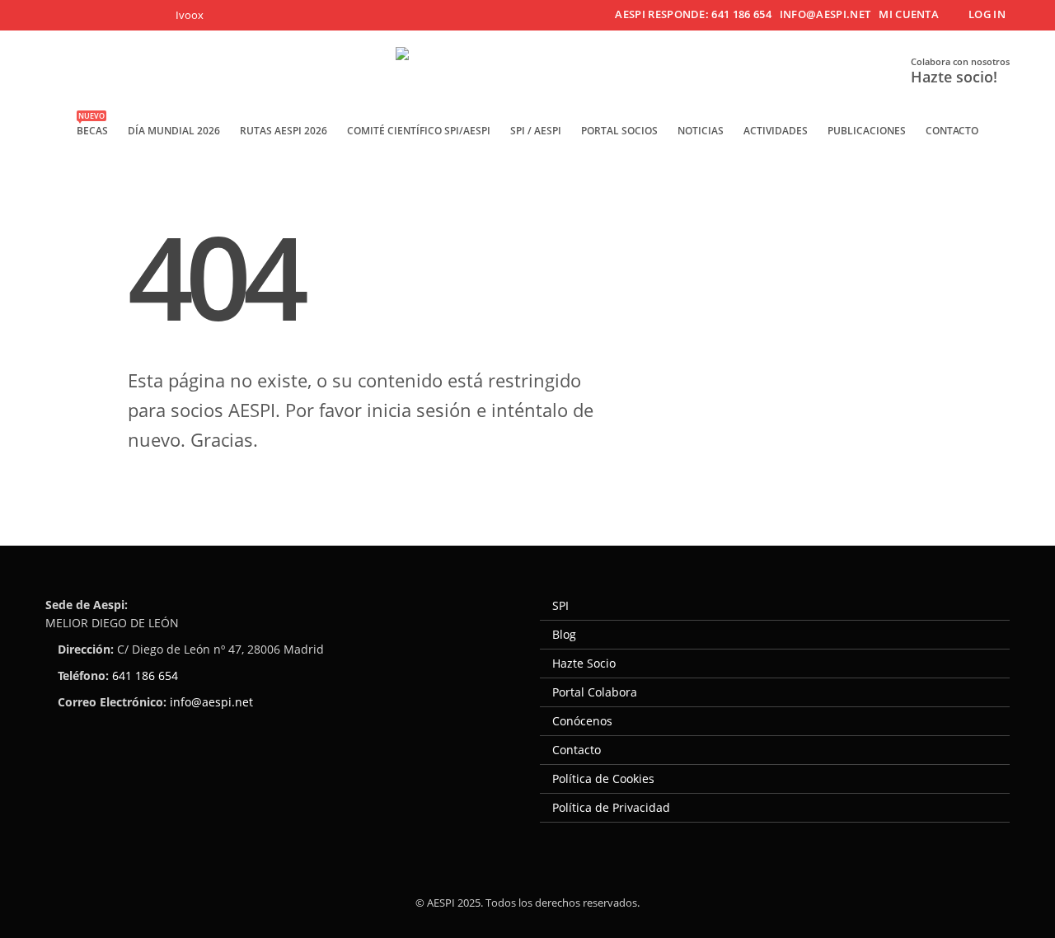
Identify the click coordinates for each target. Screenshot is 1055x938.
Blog (564, 634)
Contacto (952, 131)
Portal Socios (619, 131)
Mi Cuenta (909, 14)
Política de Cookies (603, 778)
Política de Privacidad (611, 807)
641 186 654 (145, 675)
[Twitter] (90, 15)
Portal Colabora (594, 692)
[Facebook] (57, 15)
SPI (560, 605)
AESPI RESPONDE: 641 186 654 (693, 14)
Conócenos (582, 721)
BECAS (92, 126)
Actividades (775, 131)
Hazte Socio (584, 663)
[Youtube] (122, 15)
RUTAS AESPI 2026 (283, 131)
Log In (987, 14)
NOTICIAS (701, 131)
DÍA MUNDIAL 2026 (174, 131)
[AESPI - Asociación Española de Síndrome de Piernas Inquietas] (527, 72)
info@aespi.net (825, 14)
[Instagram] (155, 15)
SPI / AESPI (535, 131)
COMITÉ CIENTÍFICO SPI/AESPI (418, 131)
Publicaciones (867, 131)
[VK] (187, 15)
